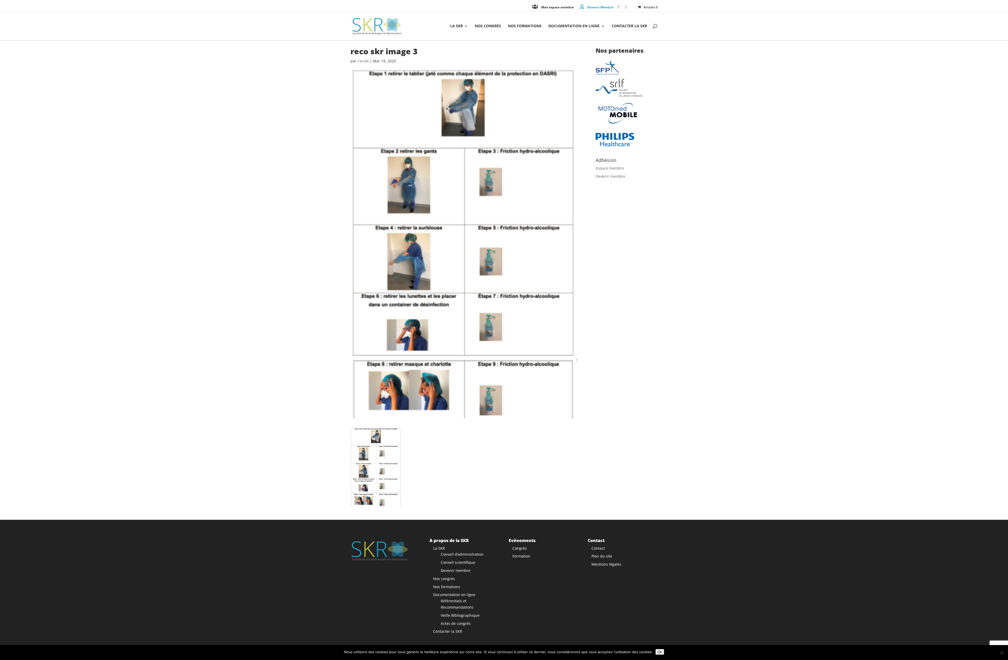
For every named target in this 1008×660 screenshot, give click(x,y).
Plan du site (601, 556)
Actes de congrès (456, 623)
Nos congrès (488, 26)
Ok (660, 652)
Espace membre (610, 168)
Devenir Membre (600, 7)
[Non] (1001, 652)
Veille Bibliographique (460, 615)
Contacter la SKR (629, 26)
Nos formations (525, 26)
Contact (598, 548)
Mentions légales (606, 564)
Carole (363, 60)
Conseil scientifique (458, 562)
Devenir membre (610, 176)
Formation (521, 556)
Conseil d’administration (462, 554)
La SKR (456, 26)
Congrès (519, 548)
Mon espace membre (557, 7)
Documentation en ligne (574, 26)
